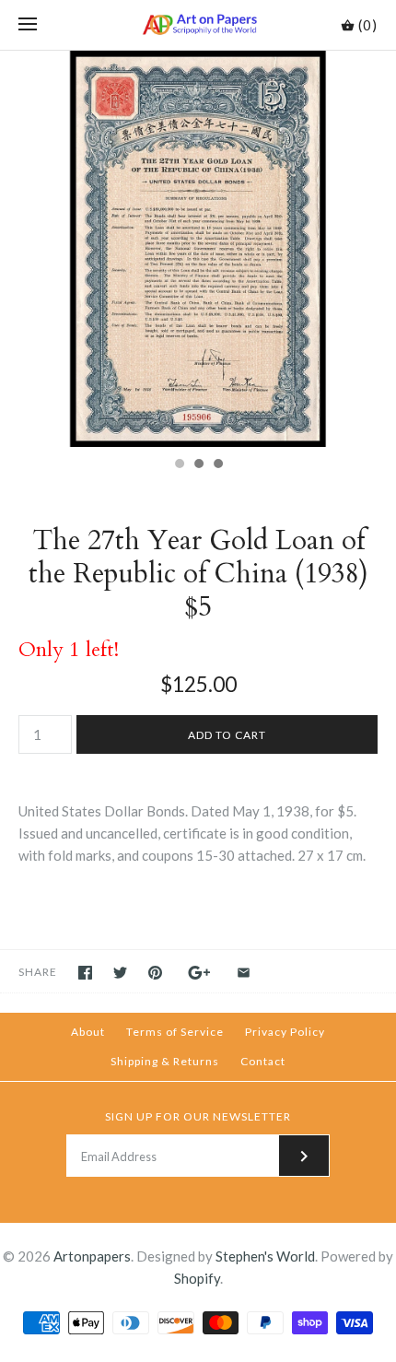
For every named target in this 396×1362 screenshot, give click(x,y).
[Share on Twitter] (120, 973)
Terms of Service (175, 1032)
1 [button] (178, 465)
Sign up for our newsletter (198, 1116)
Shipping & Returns (165, 1061)
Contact (262, 1061)
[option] (198, 249)
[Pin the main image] (155, 973)
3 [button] (217, 465)
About (88, 1032)
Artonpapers (92, 1256)
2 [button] (198, 465)
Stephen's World (265, 1256)
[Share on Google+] (199, 973)
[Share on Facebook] (85, 973)
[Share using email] (243, 973)
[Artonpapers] (198, 25)
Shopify (197, 1278)
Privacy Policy (285, 1032)
